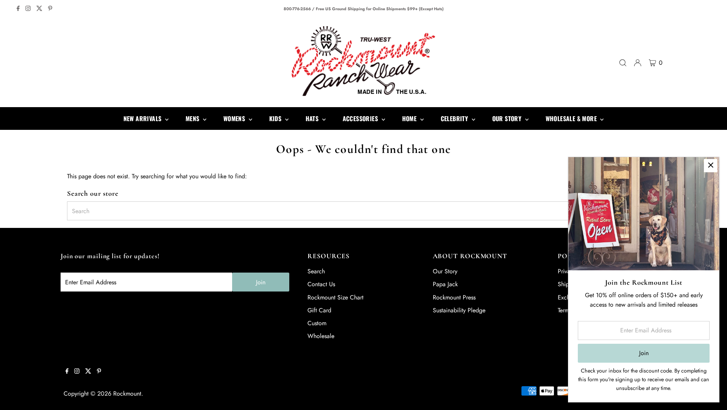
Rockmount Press (454, 297)
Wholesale (320, 336)
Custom (316, 323)
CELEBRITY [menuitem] (455, 118)
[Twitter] (39, 9)
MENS (193, 118)
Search (316, 271)
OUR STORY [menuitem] (507, 118)
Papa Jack (445, 284)
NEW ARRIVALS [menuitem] (143, 118)
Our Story (445, 271)
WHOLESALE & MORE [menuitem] (572, 118)
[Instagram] (28, 9)
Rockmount (127, 393)
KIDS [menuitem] (276, 118)
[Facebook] (18, 9)
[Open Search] (622, 62)
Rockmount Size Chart (335, 297)
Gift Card (319, 310)
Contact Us (321, 284)
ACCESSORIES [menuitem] (361, 118)
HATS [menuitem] (313, 118)
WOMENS (235, 118)
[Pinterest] (50, 9)
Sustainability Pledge (459, 310)
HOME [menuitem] (410, 118)
